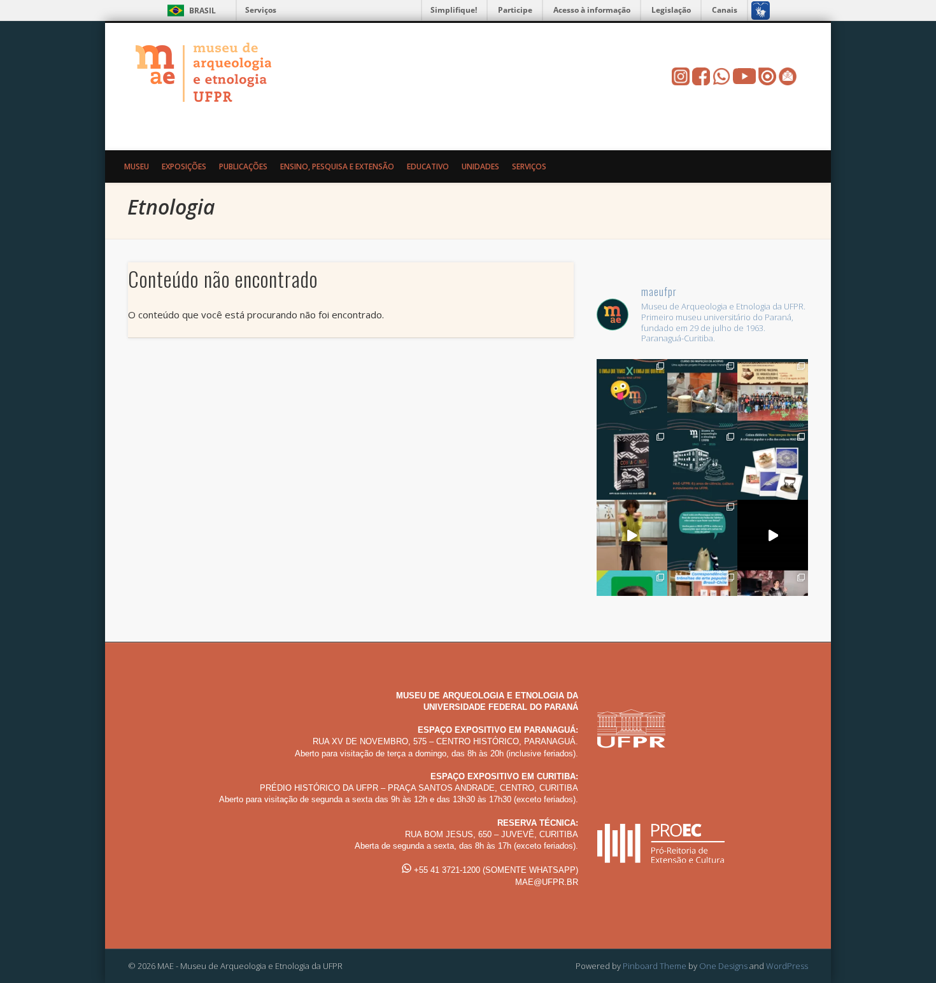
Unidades (480, 166)
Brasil (202, 10)
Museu (136, 166)
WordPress (787, 966)
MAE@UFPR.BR (546, 882)
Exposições (184, 166)
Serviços (260, 9)
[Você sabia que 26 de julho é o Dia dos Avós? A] (772, 465)
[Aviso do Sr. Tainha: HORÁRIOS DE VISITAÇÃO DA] (702, 535)
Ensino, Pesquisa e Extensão (337, 166)
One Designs (723, 966)
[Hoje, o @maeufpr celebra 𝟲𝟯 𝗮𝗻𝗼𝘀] (702, 465)
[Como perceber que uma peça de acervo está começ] (702, 394)
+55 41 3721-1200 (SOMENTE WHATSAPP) (494, 870)
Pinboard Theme (654, 966)
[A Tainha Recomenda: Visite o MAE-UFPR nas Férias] (772, 535)
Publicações (243, 166)
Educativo (428, 166)
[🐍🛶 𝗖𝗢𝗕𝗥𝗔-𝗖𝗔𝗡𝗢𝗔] (632, 465)
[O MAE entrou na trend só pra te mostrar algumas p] (632, 535)
